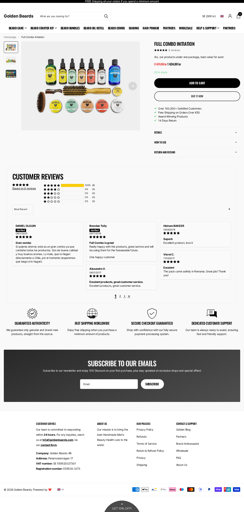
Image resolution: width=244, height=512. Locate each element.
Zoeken (106, 16)
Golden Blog (183, 429)
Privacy (140, 457)
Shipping (141, 464)
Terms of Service (146, 443)
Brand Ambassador (187, 443)
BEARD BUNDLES (70, 28)
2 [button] (120, 296)
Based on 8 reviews (24, 188)
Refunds (141, 436)
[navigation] (11, 47)
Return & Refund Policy (150, 450)
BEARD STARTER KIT (42, 28)
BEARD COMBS (116, 28)
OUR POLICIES (143, 424)
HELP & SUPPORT (206, 28)
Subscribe (152, 384)
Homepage (10, 37)
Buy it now (197, 96)
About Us (181, 464)
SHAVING (134, 28)
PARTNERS (169, 28)
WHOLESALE (186, 28)
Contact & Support (186, 424)
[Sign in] (230, 16)
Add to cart (197, 83)
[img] (48, 237)
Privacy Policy (144, 429)
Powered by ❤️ (42, 489)
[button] (52, 185)
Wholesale (182, 450)
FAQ (178, 457)
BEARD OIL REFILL (93, 28)
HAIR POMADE (151, 28)
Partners (181, 436)
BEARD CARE (16, 28)
